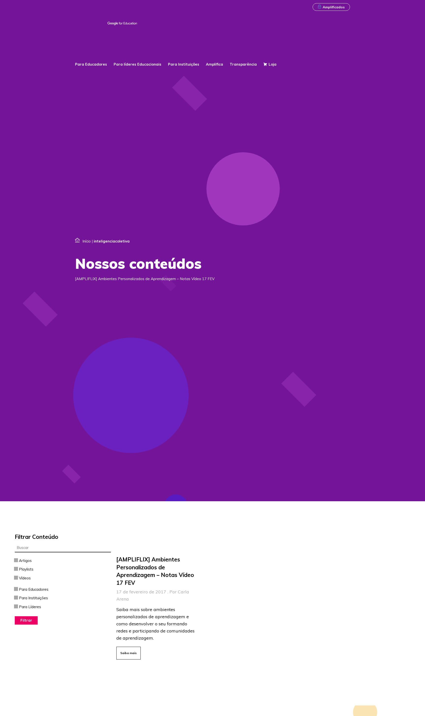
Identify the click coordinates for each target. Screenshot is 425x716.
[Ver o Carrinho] (346, 52)
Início (86, 241)
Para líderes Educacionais (137, 64)
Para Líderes (29, 606)
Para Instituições (183, 64)
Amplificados (334, 7)
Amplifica (214, 64)
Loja (272, 64)
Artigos (25, 560)
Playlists (25, 569)
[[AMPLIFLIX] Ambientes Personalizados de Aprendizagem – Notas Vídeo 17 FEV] (157, 606)
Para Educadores (91, 64)
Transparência (243, 64)
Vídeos (24, 578)
